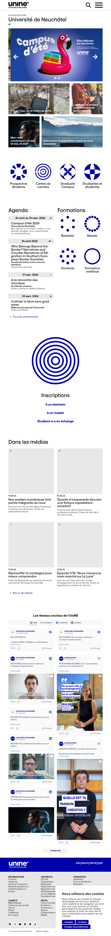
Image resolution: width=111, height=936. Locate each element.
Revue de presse (22, 592)
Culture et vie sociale (18, 905)
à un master (55, 413)
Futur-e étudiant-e (82, 881)
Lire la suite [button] (15, 644)
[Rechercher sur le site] (88, 5)
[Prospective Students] (18, 173)
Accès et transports (18, 884)
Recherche (46, 884)
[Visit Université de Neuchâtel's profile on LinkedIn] (13, 658)
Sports (11, 907)
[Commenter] (64, 648)
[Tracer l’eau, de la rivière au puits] (39, 98)
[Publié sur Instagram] (98, 658)
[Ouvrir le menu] (99, 5)
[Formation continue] (92, 257)
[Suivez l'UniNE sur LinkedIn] (25, 924)
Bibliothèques (14, 903)
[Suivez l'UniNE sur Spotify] (30, 924)
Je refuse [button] (82, 922)
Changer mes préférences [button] (76, 927)
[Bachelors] (68, 225)
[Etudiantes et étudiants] (92, 173)
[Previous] (16, 57)
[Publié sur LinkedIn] (50, 658)
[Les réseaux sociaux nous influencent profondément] (87, 98)
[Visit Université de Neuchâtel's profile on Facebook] (13, 632)
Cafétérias (13, 912)
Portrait (44, 879)
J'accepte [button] (68, 922)
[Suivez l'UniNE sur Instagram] (15, 924)
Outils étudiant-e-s (17, 889)
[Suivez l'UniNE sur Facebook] (10, 924)
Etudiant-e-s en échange (55, 421)
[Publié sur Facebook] (50, 632)
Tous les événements (25, 316)
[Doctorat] (68, 257)
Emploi (11, 891)
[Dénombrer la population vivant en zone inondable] (72, 131)
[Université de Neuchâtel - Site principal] (18, 864)
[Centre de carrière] (43, 173)
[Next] (95, 57)
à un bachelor (55, 404)
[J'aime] (60, 648)
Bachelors (78, 884)
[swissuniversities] (89, 863)
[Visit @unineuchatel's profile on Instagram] (61, 658)
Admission (78, 879)
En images (13, 915)
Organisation (47, 881)
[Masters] (92, 225)
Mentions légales (42, 931)
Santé (11, 910)
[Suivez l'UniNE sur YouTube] (20, 924)
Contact (12, 879)
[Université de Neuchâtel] (18, 5)
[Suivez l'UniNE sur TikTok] (35, 924)
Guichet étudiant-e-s (18, 886)
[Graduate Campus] (68, 173)
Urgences (13, 881)
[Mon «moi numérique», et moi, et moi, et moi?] (24, 131)
